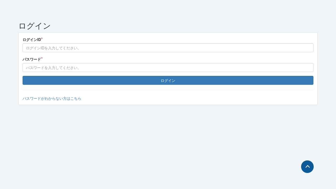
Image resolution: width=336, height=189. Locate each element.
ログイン (168, 80)
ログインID (33, 39)
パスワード (33, 59)
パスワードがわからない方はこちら (52, 98)
